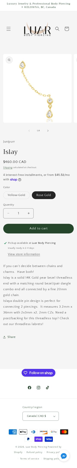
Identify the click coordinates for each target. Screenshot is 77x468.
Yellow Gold (19, 196)
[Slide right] (48, 130)
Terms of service (29, 458)
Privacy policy (55, 452)
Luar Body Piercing (36, 447)
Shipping (7, 167)
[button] (8, 29)
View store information (24, 254)
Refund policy (35, 452)
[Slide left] (29, 130)
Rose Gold (43, 195)
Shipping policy (52, 458)
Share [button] (11, 337)
